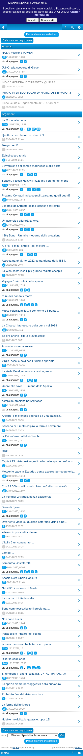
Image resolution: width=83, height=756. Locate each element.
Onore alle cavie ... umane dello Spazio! (27, 386)
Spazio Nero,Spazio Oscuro (19, 577)
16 (33, 189)
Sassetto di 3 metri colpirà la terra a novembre (31, 426)
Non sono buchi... (13, 619)
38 (38, 129)
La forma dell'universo (16, 704)
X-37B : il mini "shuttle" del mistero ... (25, 245)
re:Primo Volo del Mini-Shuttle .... (23, 436)
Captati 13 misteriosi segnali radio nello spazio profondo (37, 461)
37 (33, 129)
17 (38, 189)
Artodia (78, 747)
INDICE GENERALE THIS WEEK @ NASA (28, 82)
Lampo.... (8, 552)
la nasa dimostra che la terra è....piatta (26, 644)
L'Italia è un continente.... (18, 542)
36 (29, 129)
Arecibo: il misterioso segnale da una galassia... (32, 415)
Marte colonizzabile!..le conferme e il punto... (30, 310)
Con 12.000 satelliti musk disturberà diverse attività (34, 486)
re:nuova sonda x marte (17, 296)
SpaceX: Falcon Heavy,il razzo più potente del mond (35, 180)
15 (29, 189)
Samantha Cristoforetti (16, 563)
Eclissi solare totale (14, 155)
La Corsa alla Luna (14, 120)
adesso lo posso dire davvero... (22, 532)
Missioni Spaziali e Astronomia (27, 2)
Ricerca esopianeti (13, 658)
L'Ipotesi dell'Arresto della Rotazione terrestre (31, 205)
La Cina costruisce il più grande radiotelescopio (32, 270)
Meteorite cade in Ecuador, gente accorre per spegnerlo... (39, 471)
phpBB (15, 747)
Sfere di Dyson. (11, 507)
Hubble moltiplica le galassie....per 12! (26, 719)
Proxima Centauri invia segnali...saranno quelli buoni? (36, 195)
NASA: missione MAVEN (17, 52)
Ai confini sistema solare (17, 346)
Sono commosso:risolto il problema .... (26, 608)
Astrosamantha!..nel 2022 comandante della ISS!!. (34, 260)
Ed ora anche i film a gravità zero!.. (24, 335)
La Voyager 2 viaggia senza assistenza (26, 496)
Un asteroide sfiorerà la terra (20, 220)
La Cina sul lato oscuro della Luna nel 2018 (29, 325)
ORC (5, 451)
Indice (5, 752)
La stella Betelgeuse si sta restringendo (27, 371)
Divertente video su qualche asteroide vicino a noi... (34, 521)
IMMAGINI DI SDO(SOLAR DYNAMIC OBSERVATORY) (37, 92)
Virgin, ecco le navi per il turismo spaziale (28, 360)
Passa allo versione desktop (41, 34)
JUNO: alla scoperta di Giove (20, 67)
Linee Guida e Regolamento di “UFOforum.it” (30, 102)
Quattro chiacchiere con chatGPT (23, 135)
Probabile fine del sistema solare (22, 694)
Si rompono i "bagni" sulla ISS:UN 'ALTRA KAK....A (34, 673)
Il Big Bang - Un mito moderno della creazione (31, 235)
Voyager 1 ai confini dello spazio (22, 281)
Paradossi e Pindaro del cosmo (22, 633)
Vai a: (4, 735)
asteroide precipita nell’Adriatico (22, 400)
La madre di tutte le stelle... (19, 598)
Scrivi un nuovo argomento (17, 40)
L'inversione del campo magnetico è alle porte (31, 165)
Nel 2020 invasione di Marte (19, 588)
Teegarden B (10, 145)
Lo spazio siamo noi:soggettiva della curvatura (31, 683)
